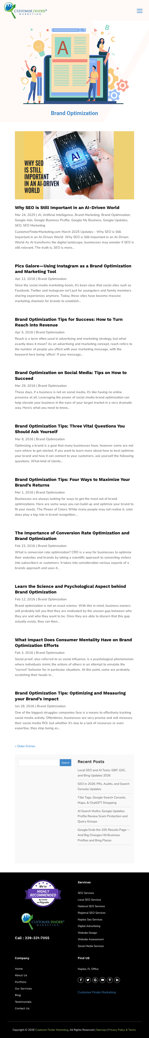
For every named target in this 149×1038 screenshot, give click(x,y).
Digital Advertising (89, 926)
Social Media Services (91, 946)
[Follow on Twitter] (88, 980)
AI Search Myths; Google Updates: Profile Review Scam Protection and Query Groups (103, 816)
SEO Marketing (34, 225)
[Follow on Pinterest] (110, 980)
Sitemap (101, 1030)
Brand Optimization (115, 215)
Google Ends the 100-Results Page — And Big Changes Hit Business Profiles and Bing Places (104, 835)
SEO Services (86, 893)
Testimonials (23, 1001)
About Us (21, 975)
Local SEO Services (89, 900)
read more (24, 253)
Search (65, 762)
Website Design (87, 933)
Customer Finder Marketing (97, 992)
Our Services (23, 988)
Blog (18, 995)
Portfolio (20, 982)
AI (39, 215)
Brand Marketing (87, 215)
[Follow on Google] (95, 980)
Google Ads (24, 220)
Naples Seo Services (90, 919)
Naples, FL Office (88, 969)
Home (19, 968)
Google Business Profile (52, 220)
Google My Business (86, 220)
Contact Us (22, 1008)
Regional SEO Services (91, 913)
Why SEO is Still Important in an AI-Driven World (67, 207)
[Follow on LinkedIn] (117, 980)
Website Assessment (91, 939)
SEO (18, 225)
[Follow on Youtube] (102, 980)
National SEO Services (91, 906)
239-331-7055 (37, 938)
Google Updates (115, 220)
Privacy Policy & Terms (122, 1030)
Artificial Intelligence (58, 215)
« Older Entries (25, 746)
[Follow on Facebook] (81, 980)
